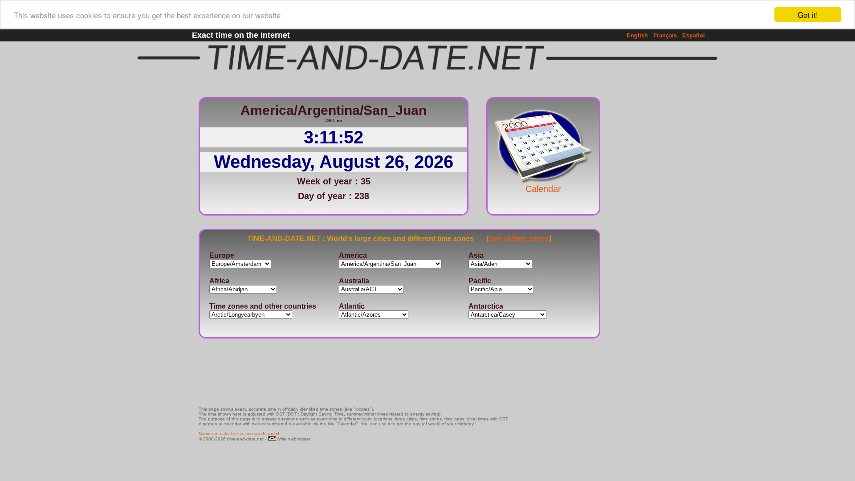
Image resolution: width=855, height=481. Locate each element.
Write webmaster (293, 438)
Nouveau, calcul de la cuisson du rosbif (239, 433)
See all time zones (519, 238)
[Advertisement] (629, 225)
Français (665, 35)
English (637, 35)
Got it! (808, 14)
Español (693, 35)
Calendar (543, 189)
